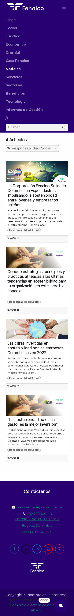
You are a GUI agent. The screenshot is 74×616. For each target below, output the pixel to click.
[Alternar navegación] (64, 7)
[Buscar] (63, 127)
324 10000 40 (40, 514)
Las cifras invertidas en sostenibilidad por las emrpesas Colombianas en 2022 (35, 348)
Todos (11, 28)
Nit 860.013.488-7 (37, 532)
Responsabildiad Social (24, 230)
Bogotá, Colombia (37, 526)
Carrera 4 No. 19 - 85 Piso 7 (37, 519)
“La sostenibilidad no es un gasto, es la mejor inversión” (32, 422)
